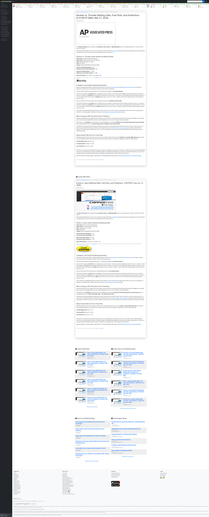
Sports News (4, 14)
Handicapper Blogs (66, 483)
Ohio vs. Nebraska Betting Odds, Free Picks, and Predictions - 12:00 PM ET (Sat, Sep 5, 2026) (133, 382)
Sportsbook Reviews (6, 22)
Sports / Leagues (5, 12)
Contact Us (16, 494)
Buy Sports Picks (17, 491)
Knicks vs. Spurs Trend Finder (111, 282)
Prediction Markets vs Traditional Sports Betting (124, 434)
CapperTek (77, 11)
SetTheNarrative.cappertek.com (118, 436)
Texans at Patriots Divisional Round (121, 439)
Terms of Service (163, 473)
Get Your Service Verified (67, 478)
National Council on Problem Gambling (131, 155)
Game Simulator (5, 31)
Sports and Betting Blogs (67, 482)
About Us (15, 490)
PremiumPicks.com (94, 243)
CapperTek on (65, 491)
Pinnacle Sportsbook (115, 473)
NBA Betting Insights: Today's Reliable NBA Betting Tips (126, 428)
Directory (4, 19)
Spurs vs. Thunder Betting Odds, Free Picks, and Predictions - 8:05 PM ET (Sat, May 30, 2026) (97, 390)
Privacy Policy (163, 474)
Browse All (4, 40)
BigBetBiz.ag (97, 77)
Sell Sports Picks (17, 492)
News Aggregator (5, 34)
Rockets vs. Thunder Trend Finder (112, 112)
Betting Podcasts (5, 36)
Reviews (15, 479)
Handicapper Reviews (6, 21)
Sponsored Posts (65, 477)
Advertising (64, 475)
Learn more (101, 159)
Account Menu (5, 7)
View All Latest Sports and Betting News (128, 408)
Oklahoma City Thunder (128, 87)
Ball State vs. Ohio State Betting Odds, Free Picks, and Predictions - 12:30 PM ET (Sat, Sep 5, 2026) (133, 354)
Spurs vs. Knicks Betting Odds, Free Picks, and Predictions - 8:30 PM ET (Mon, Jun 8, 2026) (97, 363)
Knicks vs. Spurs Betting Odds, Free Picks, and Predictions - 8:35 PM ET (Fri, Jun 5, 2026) (97, 372)
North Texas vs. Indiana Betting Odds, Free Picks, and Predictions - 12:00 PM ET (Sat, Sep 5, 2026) (133, 400)
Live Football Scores (115, 475)
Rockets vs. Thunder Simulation (122, 128)
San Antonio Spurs (126, 257)
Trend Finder (4, 29)
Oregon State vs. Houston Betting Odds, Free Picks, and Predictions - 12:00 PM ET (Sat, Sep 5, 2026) (133, 363)
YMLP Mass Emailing (66, 490)
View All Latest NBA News (92, 406)
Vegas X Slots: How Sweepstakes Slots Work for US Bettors (91, 435)
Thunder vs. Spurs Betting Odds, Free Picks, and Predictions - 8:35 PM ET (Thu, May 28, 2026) (97, 399)
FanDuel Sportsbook (115, 474)
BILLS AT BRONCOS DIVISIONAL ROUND (122, 450)
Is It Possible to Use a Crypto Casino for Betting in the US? (91, 448)
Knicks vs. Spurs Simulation (121, 298)
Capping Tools (16, 481)
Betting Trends (5, 28)
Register (2, 515)
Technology (64, 473)
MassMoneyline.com (116, 425)
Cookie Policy (163, 475)
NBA (89, 11)
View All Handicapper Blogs (129, 456)
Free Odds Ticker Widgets (67, 486)
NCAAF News (125, 358)
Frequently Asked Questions (68, 484)
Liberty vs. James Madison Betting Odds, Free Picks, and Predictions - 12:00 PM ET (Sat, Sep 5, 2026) (133, 391)
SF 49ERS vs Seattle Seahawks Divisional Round (124, 445)
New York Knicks (114, 257)
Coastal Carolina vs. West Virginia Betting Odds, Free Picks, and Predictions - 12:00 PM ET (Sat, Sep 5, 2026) (132, 373)
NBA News (78, 20)
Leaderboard (5, 18)
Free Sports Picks (66, 487)
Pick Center (4, 10)
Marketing (64, 474)
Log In (6, 515)
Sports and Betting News (84, 11)
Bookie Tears (5, 24)
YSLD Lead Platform (66, 488)
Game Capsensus (5, 32)
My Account (4, 5)
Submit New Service (66, 479)
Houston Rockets (114, 87)
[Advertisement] (109, 334)
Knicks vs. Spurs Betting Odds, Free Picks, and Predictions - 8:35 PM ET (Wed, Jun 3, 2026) (97, 381)
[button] (207, 1)
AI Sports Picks (114, 477)
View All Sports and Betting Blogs (93, 461)
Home (15, 473)
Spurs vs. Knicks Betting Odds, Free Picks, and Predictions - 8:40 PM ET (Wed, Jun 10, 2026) (97, 354)
